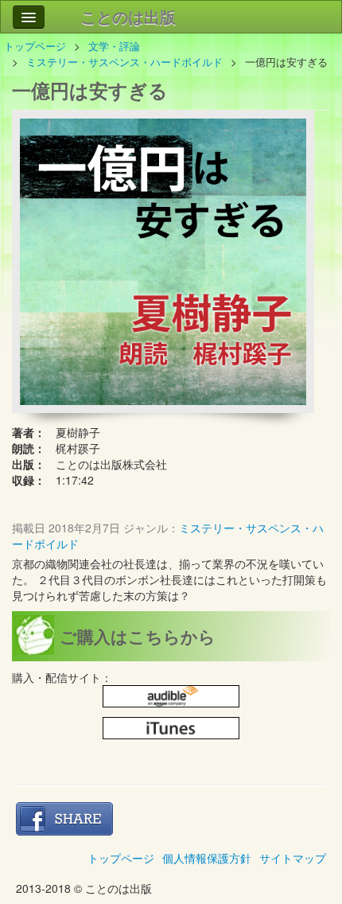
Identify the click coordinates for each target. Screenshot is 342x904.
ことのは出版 (128, 16)
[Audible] (171, 697)
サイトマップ (292, 858)
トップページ (35, 45)
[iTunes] (171, 729)
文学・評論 (114, 45)
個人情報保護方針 (206, 858)
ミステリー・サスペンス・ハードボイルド (124, 61)
